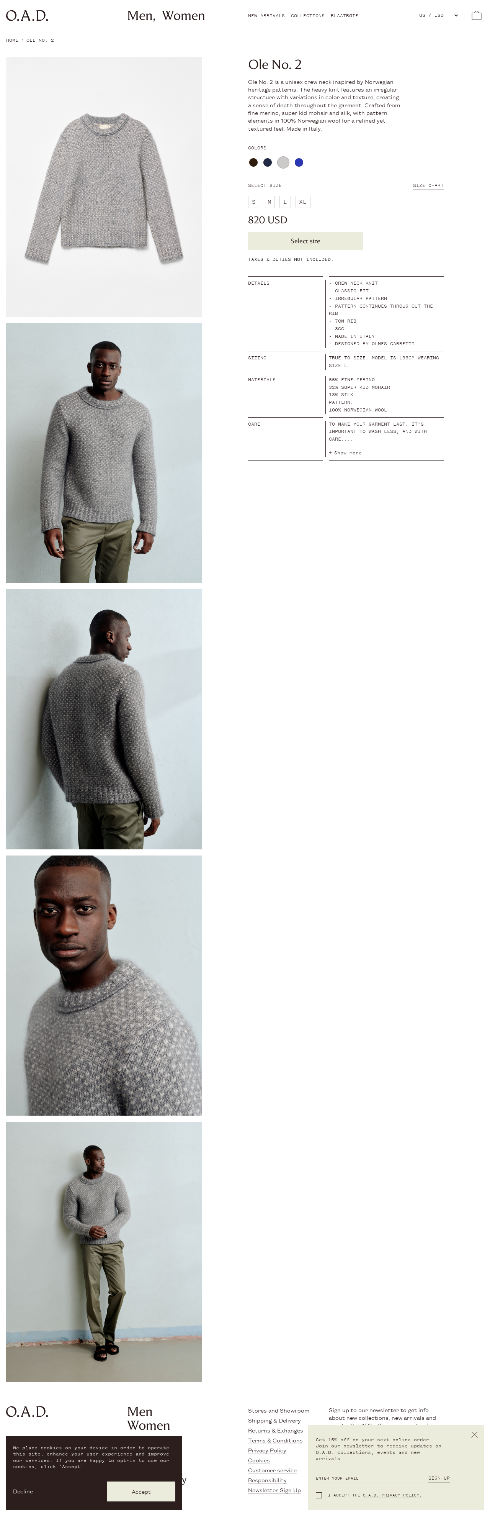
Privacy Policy (267, 1450)
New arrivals (266, 16)
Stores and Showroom (278, 1410)
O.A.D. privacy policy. (392, 1495)
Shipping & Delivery (274, 1420)
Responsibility (267, 1480)
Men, (141, 15)
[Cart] (477, 15)
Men (140, 1411)
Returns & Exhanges (275, 1430)
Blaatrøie (344, 16)
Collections (308, 16)
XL (303, 201)
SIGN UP (439, 1478)
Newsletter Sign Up (274, 1490)
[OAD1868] (43, 15)
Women (183, 15)
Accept (141, 1491)
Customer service (272, 1470)
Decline (23, 1491)
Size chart (428, 185)
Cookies (259, 1460)
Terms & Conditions (275, 1440)
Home (12, 40)
